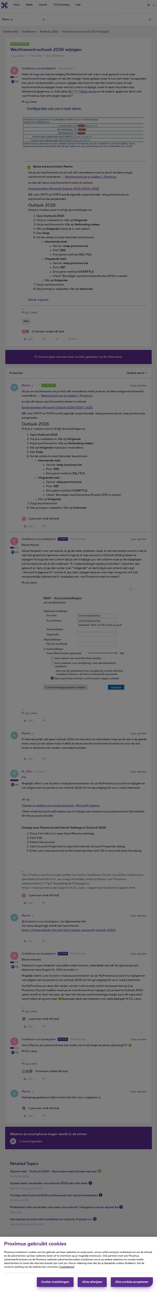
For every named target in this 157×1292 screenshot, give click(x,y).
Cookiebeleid (66, 1267)
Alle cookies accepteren (131, 1282)
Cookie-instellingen (55, 1282)
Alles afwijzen (92, 1282)
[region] (78, 1264)
